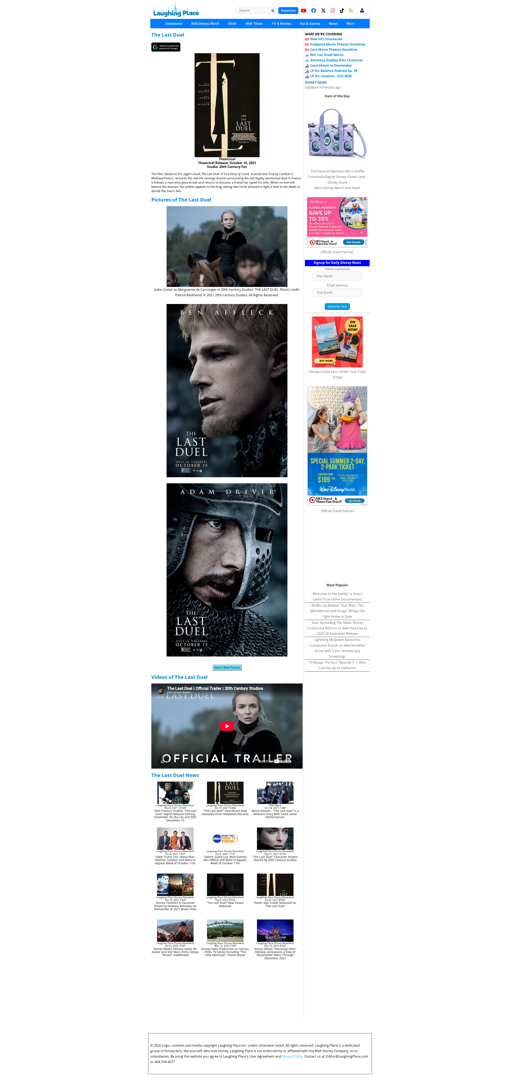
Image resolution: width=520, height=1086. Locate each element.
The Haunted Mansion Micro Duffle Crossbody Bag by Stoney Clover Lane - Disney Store (337, 176)
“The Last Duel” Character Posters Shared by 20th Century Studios (275, 858)
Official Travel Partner (337, 252)
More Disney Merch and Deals (337, 188)
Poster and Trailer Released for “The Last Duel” (275, 904)
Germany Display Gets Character (336, 60)
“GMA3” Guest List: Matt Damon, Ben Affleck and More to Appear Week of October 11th (225, 860)
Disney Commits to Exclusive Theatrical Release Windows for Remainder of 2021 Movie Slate (175, 906)
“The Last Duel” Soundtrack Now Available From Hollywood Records (225, 812)
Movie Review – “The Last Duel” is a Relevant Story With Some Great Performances (275, 814)
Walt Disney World (205, 24)
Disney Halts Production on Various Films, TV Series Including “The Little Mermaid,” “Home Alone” (225, 952)
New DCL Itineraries (326, 39)
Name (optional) (337, 269)
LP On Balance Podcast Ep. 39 (333, 70)
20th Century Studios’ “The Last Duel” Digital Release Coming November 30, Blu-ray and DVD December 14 (175, 815)
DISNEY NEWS (316, 82)
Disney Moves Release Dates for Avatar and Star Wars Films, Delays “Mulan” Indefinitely (175, 952)
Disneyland (173, 24)
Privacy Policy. (292, 1056)
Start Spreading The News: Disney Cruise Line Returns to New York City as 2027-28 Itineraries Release (337, 628)
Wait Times (254, 24)
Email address (337, 285)
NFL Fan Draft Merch (327, 55)
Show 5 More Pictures (227, 667)
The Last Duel (167, 34)
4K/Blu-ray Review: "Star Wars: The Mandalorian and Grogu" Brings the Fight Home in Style (337, 611)
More (351, 24)
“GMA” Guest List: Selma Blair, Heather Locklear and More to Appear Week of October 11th (175, 860)
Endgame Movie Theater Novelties (337, 44)
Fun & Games (310, 24)
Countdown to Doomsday (331, 65)
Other (232, 24)
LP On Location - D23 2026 (331, 76)
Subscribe (288, 10)
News (333, 24)
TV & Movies (281, 24)
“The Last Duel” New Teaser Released (225, 904)
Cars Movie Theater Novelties (333, 49)
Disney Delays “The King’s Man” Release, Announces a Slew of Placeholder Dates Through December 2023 (275, 953)
